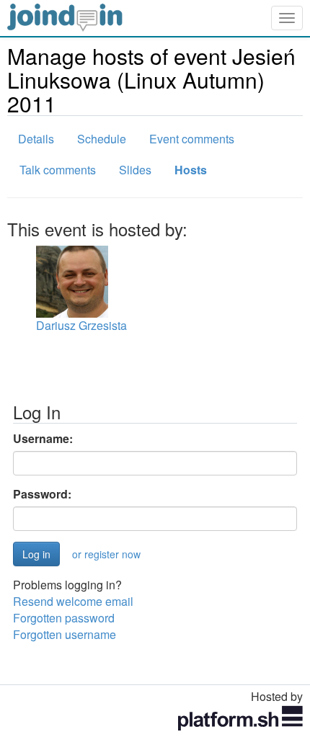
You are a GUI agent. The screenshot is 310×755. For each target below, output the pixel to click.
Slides (135, 169)
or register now (106, 554)
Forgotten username (64, 634)
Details (36, 138)
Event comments (191, 138)
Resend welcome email (73, 601)
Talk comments (57, 169)
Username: (43, 439)
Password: (42, 494)
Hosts (190, 169)
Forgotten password (64, 617)
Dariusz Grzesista (81, 325)
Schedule (101, 138)
